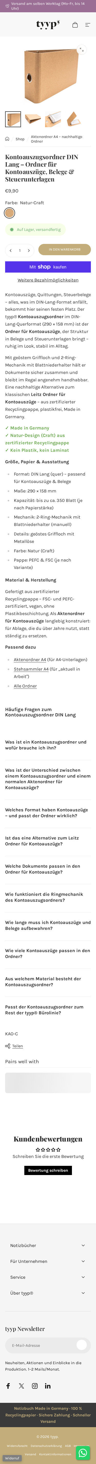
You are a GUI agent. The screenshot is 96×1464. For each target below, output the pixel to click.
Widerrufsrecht (17, 1446)
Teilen (17, 1045)
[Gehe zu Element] (13, 119)
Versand (30, 1454)
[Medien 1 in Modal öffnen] (82, 50)
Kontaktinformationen (55, 1454)
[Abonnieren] (82, 1345)
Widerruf (12, 1458)
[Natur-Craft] (9, 213)
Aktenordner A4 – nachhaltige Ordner (56, 139)
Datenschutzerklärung (46, 1446)
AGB (68, 1446)
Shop (20, 139)
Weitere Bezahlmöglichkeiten (48, 280)
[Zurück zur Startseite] (7, 139)
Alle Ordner (25, 686)
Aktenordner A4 (30, 659)
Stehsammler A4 (31, 669)
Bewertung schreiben (48, 1170)
